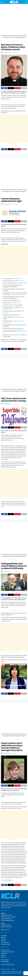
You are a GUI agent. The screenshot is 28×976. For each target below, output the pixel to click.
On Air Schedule (5, 942)
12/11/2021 (15, 52)
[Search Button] (26, 2)
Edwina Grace (8, 52)
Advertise (3, 940)
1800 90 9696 (5, 960)
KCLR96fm (21, 280)
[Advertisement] (14, 19)
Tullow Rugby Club (16, 278)
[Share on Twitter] (11, 88)
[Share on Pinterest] (17, 88)
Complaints (3, 939)
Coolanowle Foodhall (22, 283)
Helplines (3, 937)
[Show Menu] (1, 2)
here (12, 440)
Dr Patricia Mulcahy (17, 317)
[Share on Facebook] (4, 88)
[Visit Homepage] (14, 2)
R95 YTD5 (3, 957)
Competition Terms (5, 944)
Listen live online (5, 929)
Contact (13, 969)
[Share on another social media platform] (24, 88)
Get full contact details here (7, 964)
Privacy (8, 969)
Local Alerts (4, 935)
